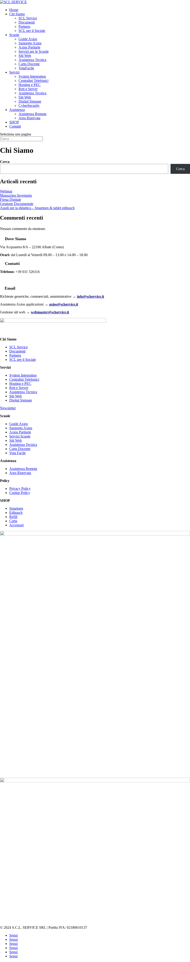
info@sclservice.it (90, 296)
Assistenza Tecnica (32, 60)
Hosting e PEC (30, 85)
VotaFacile (26, 68)
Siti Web (25, 56)
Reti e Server (28, 89)
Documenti (27, 22)
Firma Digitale (10, 200)
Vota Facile (17, 453)
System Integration (32, 76)
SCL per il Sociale (32, 31)
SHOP (14, 122)
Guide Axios (28, 39)
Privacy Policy (20, 488)
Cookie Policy (19, 493)
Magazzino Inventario (16, 195)
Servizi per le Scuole (34, 51)
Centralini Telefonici (33, 81)
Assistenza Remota (32, 114)
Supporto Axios (30, 43)
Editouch (15, 513)
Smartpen (16, 508)
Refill (13, 517)
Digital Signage (30, 101)
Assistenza (17, 110)
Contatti (15, 126)
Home (13, 10)
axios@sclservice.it (63, 304)
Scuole (14, 35)
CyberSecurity (29, 105)
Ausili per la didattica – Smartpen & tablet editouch (37, 208)
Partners (24, 26)
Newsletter (8, 408)
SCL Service (28, 18)
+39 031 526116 (21, 280)
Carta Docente (29, 64)
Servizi (14, 72)
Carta (13, 521)
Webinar (6, 191)
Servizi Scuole (19, 436)
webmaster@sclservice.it (50, 312)
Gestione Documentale (16, 204)
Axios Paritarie (29, 47)
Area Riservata (29, 118)
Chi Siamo (17, 14)
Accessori (16, 525)
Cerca (5, 162)
